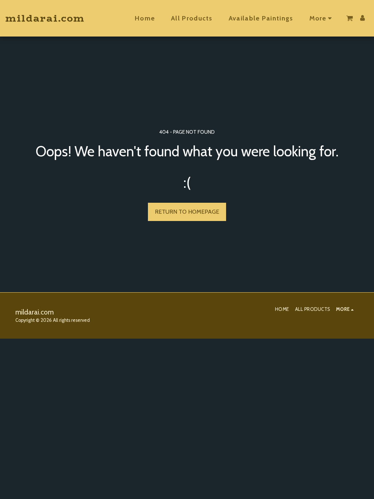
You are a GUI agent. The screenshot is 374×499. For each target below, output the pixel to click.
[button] (349, 18)
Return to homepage (187, 211)
